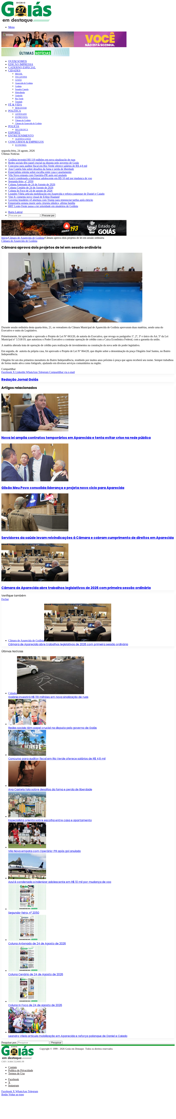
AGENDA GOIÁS (23, 139)
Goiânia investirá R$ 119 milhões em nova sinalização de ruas (41, 159)
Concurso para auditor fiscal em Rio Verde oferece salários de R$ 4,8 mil (47, 165)
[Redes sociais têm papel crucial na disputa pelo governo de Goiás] (27, 724)
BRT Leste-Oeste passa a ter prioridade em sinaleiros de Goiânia (43, 206)
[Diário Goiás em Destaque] (26, 21)
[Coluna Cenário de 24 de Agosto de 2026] (27, 970)
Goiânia (18, 86)
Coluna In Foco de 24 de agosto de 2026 (30, 190)
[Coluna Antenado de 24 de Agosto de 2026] (27, 939)
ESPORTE (14, 132)
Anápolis (19, 95)
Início (4, 237)
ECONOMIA (20, 145)
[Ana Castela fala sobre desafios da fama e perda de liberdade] (27, 785)
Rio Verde (19, 98)
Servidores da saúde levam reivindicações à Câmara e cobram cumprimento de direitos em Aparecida (87, 537)
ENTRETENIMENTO (21, 135)
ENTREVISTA (21, 117)
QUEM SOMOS (17, 61)
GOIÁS (18, 80)
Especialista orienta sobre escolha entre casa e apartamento (40, 172)
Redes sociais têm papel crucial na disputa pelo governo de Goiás (43, 162)
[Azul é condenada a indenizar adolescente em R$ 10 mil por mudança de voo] (27, 878)
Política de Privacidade (20, 1070)
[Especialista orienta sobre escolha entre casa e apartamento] (27, 816)
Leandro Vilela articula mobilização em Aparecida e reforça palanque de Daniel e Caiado (56, 193)
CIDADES (14, 70)
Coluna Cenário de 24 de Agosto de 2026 (30, 187)
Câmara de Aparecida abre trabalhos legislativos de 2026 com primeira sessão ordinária (76, 587)
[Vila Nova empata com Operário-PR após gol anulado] (27, 847)
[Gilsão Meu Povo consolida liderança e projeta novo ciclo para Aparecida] (34, 480)
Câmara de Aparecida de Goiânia (28, 123)
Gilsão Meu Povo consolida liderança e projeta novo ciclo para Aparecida (62, 487)
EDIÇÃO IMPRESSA (20, 64)
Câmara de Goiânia (23, 120)
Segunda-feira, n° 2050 (20, 181)
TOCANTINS (21, 77)
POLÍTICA (14, 110)
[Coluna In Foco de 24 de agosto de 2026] (27, 1001)
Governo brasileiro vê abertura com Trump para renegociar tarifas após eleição (50, 199)
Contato (12, 1067)
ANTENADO (21, 114)
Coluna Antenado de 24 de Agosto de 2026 (31, 184)
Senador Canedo (22, 89)
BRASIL (19, 74)
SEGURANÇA (21, 129)
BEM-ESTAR (21, 108)
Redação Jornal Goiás (19, 379)
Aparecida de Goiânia (24, 83)
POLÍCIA (13, 126)
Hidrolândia (20, 92)
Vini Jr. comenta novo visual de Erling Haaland (33, 196)
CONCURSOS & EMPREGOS (26, 141)
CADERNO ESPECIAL (22, 67)
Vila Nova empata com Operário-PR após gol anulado (37, 175)
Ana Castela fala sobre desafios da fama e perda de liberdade (41, 169)
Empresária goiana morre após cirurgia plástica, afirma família (41, 203)
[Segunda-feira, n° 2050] (27, 908)
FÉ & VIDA (15, 104)
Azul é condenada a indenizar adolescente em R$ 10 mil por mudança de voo (50, 178)
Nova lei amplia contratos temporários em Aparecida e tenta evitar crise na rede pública (76, 437)
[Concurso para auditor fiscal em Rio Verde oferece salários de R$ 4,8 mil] (27, 754)
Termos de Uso (16, 1073)
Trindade (18, 102)
